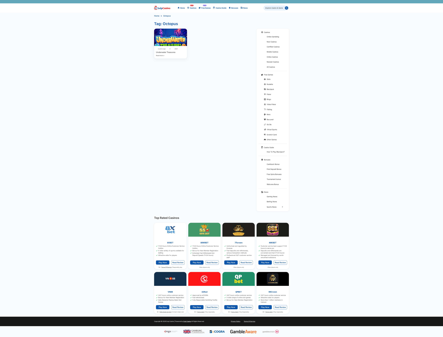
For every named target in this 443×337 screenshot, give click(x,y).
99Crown (273, 292)
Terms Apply (234, 312)
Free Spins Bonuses (274, 174)
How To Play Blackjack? (276, 152)
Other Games (272, 140)
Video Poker (271, 104)
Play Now (163, 262)
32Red (204, 292)
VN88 (170, 292)
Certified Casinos (273, 47)
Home (182, 8)
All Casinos (271, 67)
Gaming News (272, 196)
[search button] (286, 8)
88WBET (204, 242)
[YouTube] (273, 1)
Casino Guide (221, 8)
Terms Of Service (167, 267)
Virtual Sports (272, 130)
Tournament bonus (274, 179)
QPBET (238, 292)
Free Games (206, 8)
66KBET (272, 242)
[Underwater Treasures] (170, 38)
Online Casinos (272, 57)
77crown (238, 242)
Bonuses (234, 8)
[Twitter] (269, 1)
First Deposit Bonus (274, 169)
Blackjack (270, 89)
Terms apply (200, 312)
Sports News (271, 207)
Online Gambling (273, 37)
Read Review (177, 262)
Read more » (160, 55)
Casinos (193, 8)
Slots (268, 79)
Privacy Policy (235, 321)
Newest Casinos (273, 62)
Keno (268, 114)
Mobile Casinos (272, 52)
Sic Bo (269, 124)
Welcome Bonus (273, 184)
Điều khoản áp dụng (165, 312)
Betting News (272, 202)
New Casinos (272, 42)
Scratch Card (272, 135)
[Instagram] (276, 1)
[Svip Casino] (162, 8)
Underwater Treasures (165, 52)
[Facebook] (266, 1)
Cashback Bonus (273, 164)
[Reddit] (283, 1)
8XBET (170, 242)
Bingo (269, 99)
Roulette (270, 84)
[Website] (286, 1)
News (245, 8)
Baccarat (270, 119)
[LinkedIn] (279, 1)
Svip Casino (187, 321)
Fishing (269, 109)
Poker (269, 94)
